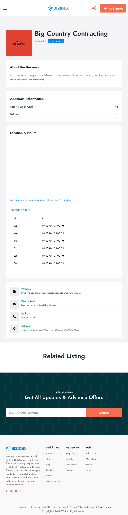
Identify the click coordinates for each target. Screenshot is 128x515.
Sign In (69, 459)
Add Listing (116, 9)
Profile (69, 470)
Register (70, 453)
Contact (50, 470)
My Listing (91, 459)
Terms (49, 475)
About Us (50, 453)
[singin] (94, 8)
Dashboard (71, 464)
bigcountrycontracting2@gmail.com (38, 305)
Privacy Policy (53, 481)
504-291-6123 (28, 317)
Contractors (56, 41)
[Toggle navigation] (4, 8)
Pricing (89, 464)
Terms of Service (96, 507)
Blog (48, 459)
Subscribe (104, 413)
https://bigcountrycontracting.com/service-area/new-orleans (51, 292)
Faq (48, 464)
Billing (89, 470)
